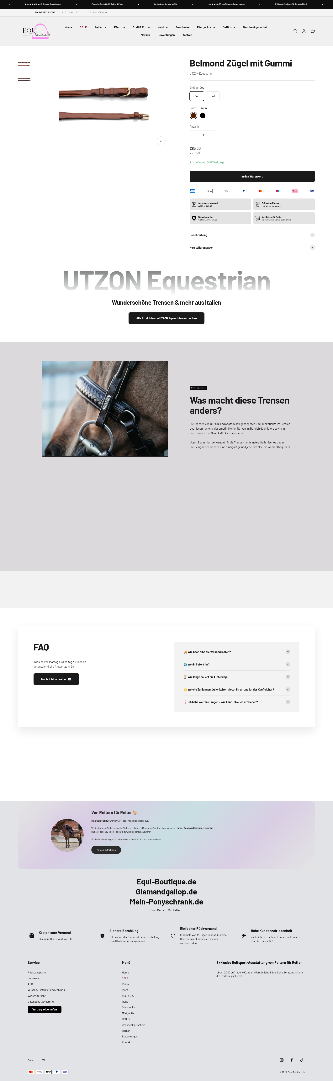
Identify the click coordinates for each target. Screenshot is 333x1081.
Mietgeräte (204, 27)
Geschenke (182, 27)
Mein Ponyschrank (97, 12)
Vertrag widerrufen (44, 1009)
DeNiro (227, 27)
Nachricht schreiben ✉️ (56, 679)
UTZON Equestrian (201, 73)
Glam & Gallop (70, 12)
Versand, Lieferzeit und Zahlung (46, 989)
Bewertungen (166, 35)
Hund (161, 27)
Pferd (117, 27)
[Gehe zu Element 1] (24, 64)
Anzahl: (194, 126)
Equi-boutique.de (45, 12)
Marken (145, 35)
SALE (83, 27)
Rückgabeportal (37, 972)
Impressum (34, 978)
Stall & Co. (139, 27)
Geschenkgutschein (255, 27)
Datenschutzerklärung (41, 1001)
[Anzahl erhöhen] (211, 135)
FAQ (43, 1060)
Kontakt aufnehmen (106, 849)
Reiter (99, 27)
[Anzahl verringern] (195, 135)
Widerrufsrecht (37, 995)
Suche (31, 1060)
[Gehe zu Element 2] (24, 80)
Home (68, 27)
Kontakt (187, 35)
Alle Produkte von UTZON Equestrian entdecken (166, 318)
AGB (30, 984)
